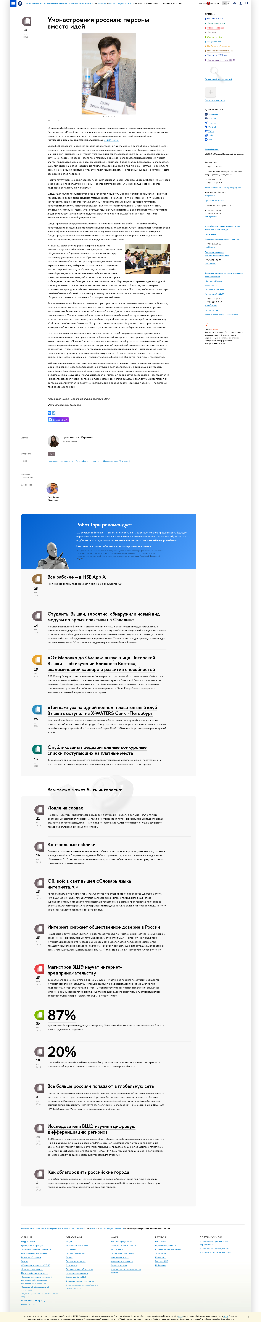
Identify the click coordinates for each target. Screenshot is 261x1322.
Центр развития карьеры (77, 1273)
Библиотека (160, 1241)
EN (228, 3)
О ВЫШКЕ (26, 1237)
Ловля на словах (65, 807)
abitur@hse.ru (211, 216)
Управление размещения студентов (222, 239)
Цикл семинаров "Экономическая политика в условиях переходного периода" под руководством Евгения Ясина (116, 460)
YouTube (212, 118)
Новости (93, 1228)
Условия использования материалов (221, 314)
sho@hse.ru (210, 247)
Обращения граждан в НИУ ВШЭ (35, 1265)
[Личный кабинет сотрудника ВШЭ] (240, 3)
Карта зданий (211, 285)
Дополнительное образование (79, 1269)
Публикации (160, 1265)
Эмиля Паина (111, 139)
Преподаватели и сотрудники (34, 1253)
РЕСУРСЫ (160, 1237)
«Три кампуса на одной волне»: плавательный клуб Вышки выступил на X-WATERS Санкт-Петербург (102, 710)
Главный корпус (212, 149)
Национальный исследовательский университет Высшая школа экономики (54, 1228)
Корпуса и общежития (31, 1257)
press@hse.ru (211, 305)
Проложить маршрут (214, 288)
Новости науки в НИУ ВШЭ (112, 1228)
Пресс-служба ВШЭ (214, 293)
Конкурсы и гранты (119, 1265)
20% (62, 1051)
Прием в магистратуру (75, 1261)
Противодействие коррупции (34, 1273)
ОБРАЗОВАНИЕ (74, 1237)
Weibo (211, 131)
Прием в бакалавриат (75, 1253)
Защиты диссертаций (120, 1257)
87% (62, 1015)
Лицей (69, 1241)
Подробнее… (81, 559)
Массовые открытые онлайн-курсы (215, 1252)
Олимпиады (71, 1249)
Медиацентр (160, 1257)
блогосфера (82, 460)
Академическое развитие (122, 1261)
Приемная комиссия (214, 200)
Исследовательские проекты (123, 1245)
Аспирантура (71, 1265)
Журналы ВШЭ (161, 1261)
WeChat (212, 126)
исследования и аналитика (61, 460)
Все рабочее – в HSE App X (77, 576)
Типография (160, 1253)
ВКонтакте (213, 114)
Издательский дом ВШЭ (165, 1245)
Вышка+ (69, 1257)
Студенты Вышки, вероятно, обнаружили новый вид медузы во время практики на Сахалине (104, 616)
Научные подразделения (121, 1241)
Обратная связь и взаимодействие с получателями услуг (82, 1286)
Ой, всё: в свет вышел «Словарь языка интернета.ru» (89, 884)
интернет (95, 460)
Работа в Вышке (28, 1304)
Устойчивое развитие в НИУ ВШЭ (36, 1249)
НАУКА (114, 1237)
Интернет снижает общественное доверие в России (104, 927)
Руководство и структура (32, 1245)
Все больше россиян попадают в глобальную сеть (101, 1086)
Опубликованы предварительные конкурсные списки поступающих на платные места (97, 750)
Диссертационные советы (122, 1253)
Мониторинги (117, 1249)
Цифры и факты (28, 1241)
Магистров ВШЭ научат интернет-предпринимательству (85, 969)
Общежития (210, 234)
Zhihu (210, 135)
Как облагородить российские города (88, 1172)
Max (210, 139)
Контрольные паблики (71, 844)
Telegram (212, 122)
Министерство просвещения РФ (214, 1248)
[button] (50, 73)
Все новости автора (70, 441)
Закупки (24, 1261)
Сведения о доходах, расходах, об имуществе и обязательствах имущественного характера (36, 1280)
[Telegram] (53, 413)
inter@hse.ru (210, 263)
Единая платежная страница (33, 1300)
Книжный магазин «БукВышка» (168, 1249)
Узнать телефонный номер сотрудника (223, 187)
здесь (180, 1316)
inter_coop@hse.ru (213, 280)
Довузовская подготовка (77, 1245)
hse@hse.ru (210, 195)
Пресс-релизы (211, 309)
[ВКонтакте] (49, 413)
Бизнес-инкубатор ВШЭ (76, 1277)
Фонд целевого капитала (32, 1269)
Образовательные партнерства (80, 1281)
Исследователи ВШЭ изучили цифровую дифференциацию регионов (91, 1129)
